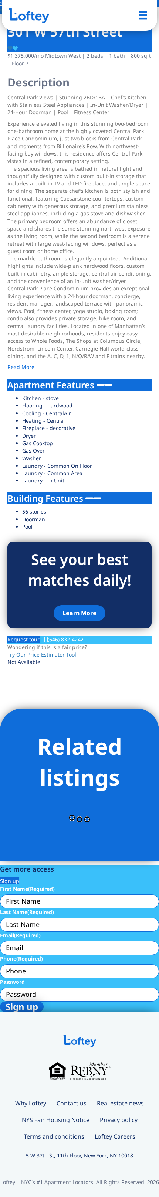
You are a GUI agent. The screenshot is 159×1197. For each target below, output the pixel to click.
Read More (20, 367)
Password (12, 981)
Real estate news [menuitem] (120, 1103)
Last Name (27, 911)
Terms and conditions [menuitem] (54, 1136)
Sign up (9, 880)
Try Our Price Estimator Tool (41, 654)
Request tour (23, 639)
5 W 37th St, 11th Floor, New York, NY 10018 (79, 1155)
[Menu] (143, 15)
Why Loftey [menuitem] (30, 1103)
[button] (79, 613)
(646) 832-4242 (66, 639)
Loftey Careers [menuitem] (115, 1136)
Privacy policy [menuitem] (119, 1120)
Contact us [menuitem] (72, 1103)
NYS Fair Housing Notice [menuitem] (55, 1120)
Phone (21, 958)
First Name (27, 888)
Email (20, 935)
